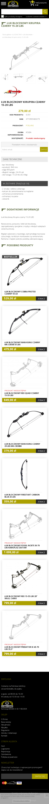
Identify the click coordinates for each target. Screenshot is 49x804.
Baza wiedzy (6, 722)
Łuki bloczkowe (27, 35)
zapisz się (40, 776)
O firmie (4, 719)
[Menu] (3, 3)
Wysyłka (4, 727)
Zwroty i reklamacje (9, 733)
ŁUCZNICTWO (17, 35)
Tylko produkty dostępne (13, 16)
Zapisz (44, 149)
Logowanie (5, 748)
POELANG (30, 125)
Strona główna (6, 35)
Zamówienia (6, 754)
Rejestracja (5, 751)
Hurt (3, 746)
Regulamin (5, 730)
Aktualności (5, 724)
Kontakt (4, 735)
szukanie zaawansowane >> (36, 16)
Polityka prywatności (9, 757)
